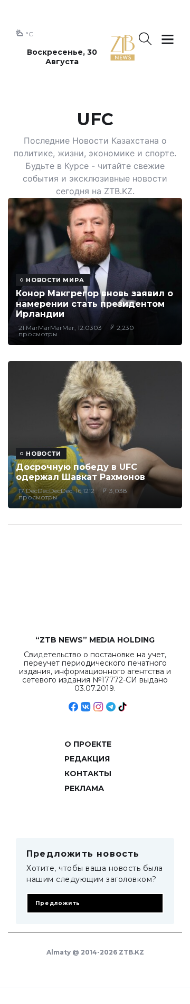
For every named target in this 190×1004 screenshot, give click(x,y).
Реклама (84, 788)
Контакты (87, 773)
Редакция (87, 759)
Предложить (57, 903)
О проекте (87, 744)
